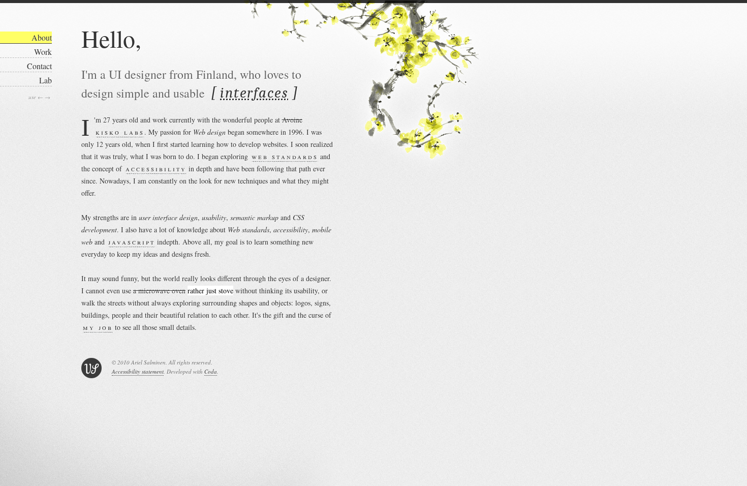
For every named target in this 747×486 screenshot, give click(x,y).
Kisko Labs (120, 132)
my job (98, 327)
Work (43, 51)
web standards (285, 156)
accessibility (156, 168)
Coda (210, 371)
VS (91, 368)
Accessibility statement (138, 371)
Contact (39, 65)
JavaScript (131, 242)
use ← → (39, 97)
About (42, 37)
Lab (45, 80)
